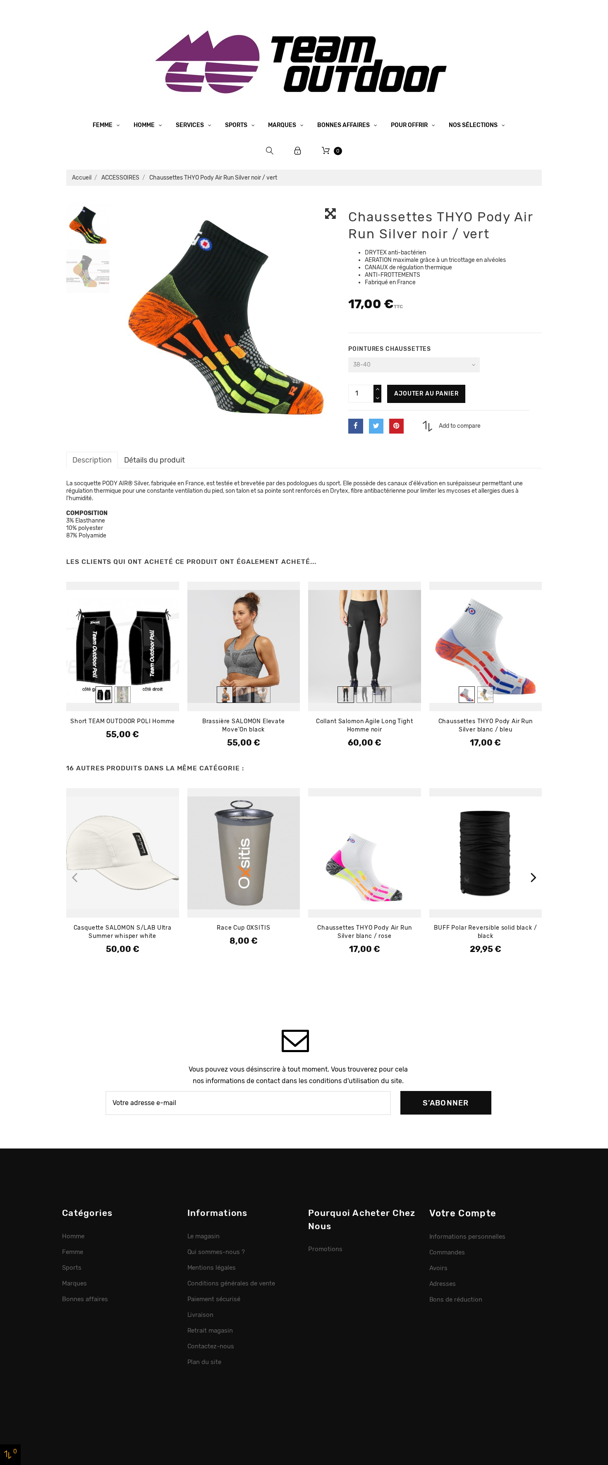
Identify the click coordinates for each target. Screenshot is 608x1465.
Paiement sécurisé (214, 1299)
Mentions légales (211, 1267)
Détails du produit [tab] (154, 460)
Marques (282, 125)
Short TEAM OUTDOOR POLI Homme (122, 721)
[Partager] (355, 426)
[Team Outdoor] (304, 61)
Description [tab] (92, 460)
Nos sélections (474, 125)
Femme (103, 125)
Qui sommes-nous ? (216, 1252)
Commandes (447, 1252)
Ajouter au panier (426, 393)
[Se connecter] (298, 151)
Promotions (325, 1249)
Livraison (200, 1315)
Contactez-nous (211, 1346)
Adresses (442, 1284)
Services (190, 125)
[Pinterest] (396, 426)
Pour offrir (410, 125)
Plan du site (204, 1362)
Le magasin (203, 1236)
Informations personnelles (467, 1236)
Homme (145, 125)
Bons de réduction (456, 1299)
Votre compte (463, 1213)
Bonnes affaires (344, 125)
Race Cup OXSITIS (243, 927)
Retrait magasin (210, 1330)
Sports (237, 125)
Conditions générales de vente (231, 1283)
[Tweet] (376, 426)
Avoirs (438, 1268)
